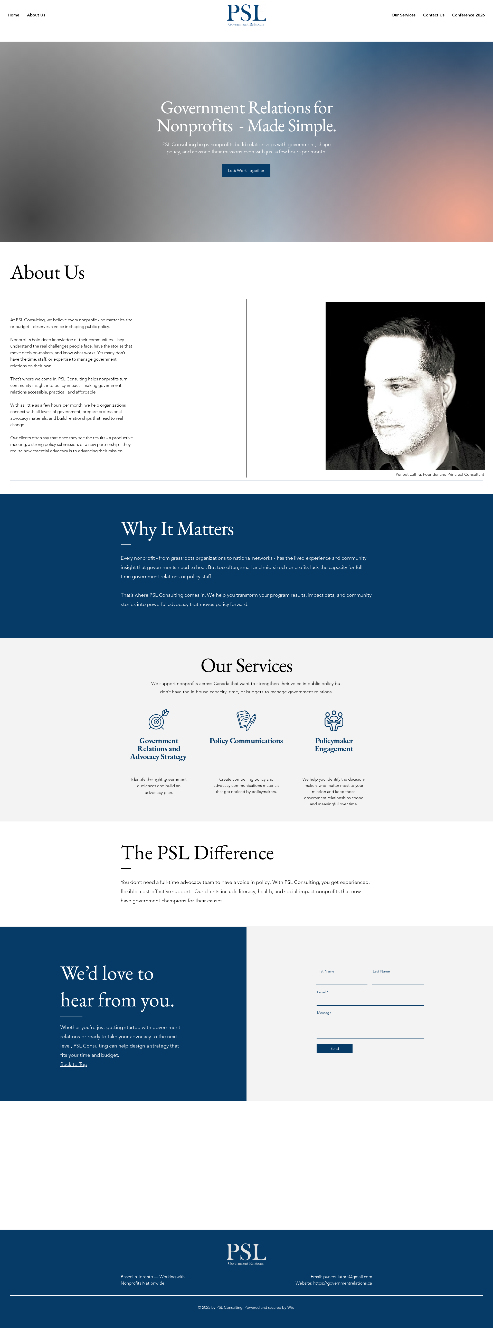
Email (321, 992)
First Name (325, 971)
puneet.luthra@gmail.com (347, 1276)
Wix (290, 1307)
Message (324, 1012)
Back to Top (73, 1064)
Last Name (381, 971)
